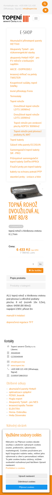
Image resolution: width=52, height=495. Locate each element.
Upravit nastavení (27, 476)
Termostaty (15, 96)
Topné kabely (17, 140)
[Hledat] (45, 3)
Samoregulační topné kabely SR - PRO (24, 151)
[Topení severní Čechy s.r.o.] (16, 18)
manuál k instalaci (15, 315)
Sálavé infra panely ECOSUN (25, 145)
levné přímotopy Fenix (21, 91)
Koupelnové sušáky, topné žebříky (23, 84)
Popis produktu (18, 278)
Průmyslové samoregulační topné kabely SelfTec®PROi (24, 160)
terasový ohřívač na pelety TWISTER (23, 76)
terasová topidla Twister (21, 405)
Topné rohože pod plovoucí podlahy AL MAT (27, 133)
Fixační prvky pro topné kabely (25, 167)
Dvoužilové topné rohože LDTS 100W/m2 (26, 116)
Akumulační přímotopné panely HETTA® (26, 42)
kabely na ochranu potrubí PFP (26, 171)
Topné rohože (17, 101)
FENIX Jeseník (16, 395)
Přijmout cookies (26, 487)
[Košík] (45, 10)
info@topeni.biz (30, 8)
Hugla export (15, 399)
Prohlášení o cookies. (15, 468)
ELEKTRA (14, 409)
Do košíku (36, 270)
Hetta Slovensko (17, 415)
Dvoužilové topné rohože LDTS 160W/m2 (26, 108)
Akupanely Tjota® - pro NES (23, 402)
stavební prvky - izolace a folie (25, 177)
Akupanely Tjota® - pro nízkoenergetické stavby (22, 51)
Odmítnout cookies (26, 481)
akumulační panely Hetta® (22, 389)
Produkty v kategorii (20, 285)
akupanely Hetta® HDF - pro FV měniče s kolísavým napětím (24, 61)
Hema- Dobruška (17, 412)
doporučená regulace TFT (19, 322)
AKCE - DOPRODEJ (20, 69)
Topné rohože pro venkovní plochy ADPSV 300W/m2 (27, 125)
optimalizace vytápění (20, 392)
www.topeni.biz (17, 365)
